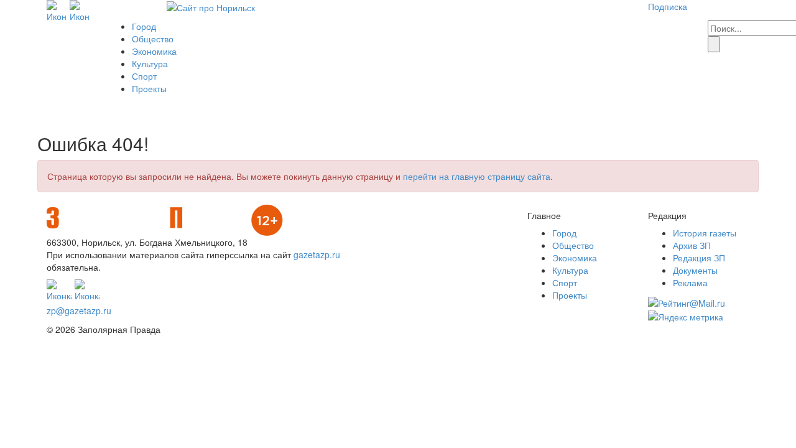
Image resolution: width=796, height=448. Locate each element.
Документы (695, 270)
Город (144, 26)
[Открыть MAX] (57, 10)
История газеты (704, 232)
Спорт (144, 76)
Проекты (149, 88)
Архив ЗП (692, 245)
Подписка (667, 6)
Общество (153, 38)
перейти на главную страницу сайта (476, 176)
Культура (150, 63)
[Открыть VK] (80, 10)
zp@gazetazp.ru (79, 310)
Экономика (154, 51)
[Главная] (211, 6)
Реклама (690, 282)
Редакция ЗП (699, 257)
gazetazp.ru (317, 254)
